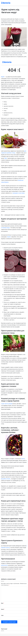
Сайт (2, 615)
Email (2, 609)
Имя (2, 603)
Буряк (3, 76)
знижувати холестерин (19, 193)
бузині (9, 236)
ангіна (23, 458)
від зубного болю (5, 478)
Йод (6, 158)
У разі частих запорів (6, 403)
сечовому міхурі (5, 227)
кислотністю (4, 565)
